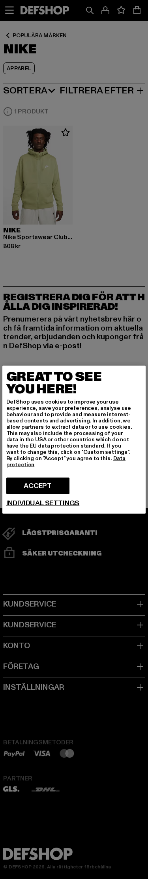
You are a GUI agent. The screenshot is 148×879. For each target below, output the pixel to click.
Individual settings (43, 503)
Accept (38, 485)
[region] (74, 439)
